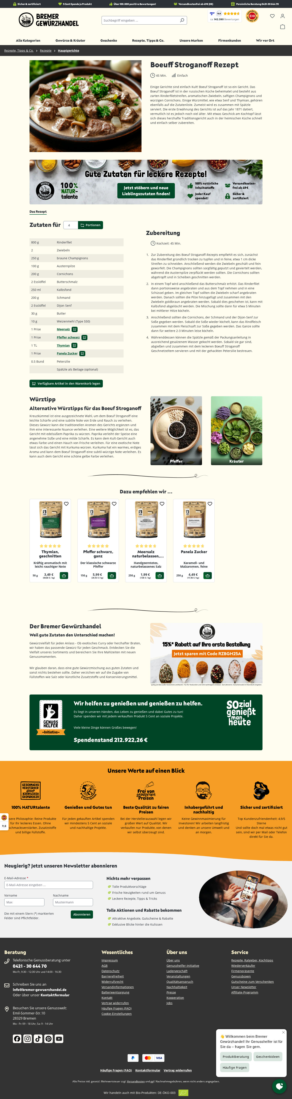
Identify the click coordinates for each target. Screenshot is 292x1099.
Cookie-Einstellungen (117, 1014)
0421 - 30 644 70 (30, 966)
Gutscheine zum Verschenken (252, 982)
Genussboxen (241, 976)
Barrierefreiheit (113, 976)
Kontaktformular (55, 995)
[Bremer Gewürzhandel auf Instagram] (27, 1039)
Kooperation (175, 998)
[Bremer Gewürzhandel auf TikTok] (38, 1039)
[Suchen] (182, 20)
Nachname (61, 895)
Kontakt (107, 998)
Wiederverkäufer (243, 966)
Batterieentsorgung (115, 992)
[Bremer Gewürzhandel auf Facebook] (17, 1039)
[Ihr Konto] (282, 16)
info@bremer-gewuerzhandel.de (39, 990)
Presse (171, 992)
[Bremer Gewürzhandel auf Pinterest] (48, 1039)
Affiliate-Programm (244, 992)
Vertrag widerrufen (115, 1003)
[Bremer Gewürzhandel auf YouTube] (59, 1039)
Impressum (110, 960)
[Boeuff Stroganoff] (85, 106)
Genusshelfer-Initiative (183, 966)
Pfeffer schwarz (68, 337)
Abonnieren (81, 914)
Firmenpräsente (242, 971)
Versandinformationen (118, 987)
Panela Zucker (67, 353)
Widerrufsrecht (112, 982)
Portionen (92, 225)
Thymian (63, 345)
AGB (105, 966)
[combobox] (139, 20)
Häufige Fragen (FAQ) (116, 1008)
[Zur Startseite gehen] (48, 20)
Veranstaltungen (178, 976)
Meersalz (63, 329)
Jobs (170, 1003)
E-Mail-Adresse (16, 878)
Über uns (173, 960)
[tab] (38, 212)
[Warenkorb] (282, 26)
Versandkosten (136, 1081)
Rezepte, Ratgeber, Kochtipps (252, 960)
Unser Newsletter (243, 987)
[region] (85, 106)
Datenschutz (110, 971)
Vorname (10, 895)
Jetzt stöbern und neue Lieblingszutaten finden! (146, 190)
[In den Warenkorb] (75, 329)
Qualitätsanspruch (180, 982)
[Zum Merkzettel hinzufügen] (66, 503)
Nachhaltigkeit (177, 987)
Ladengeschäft (177, 971)
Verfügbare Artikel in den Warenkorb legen (68, 383)
